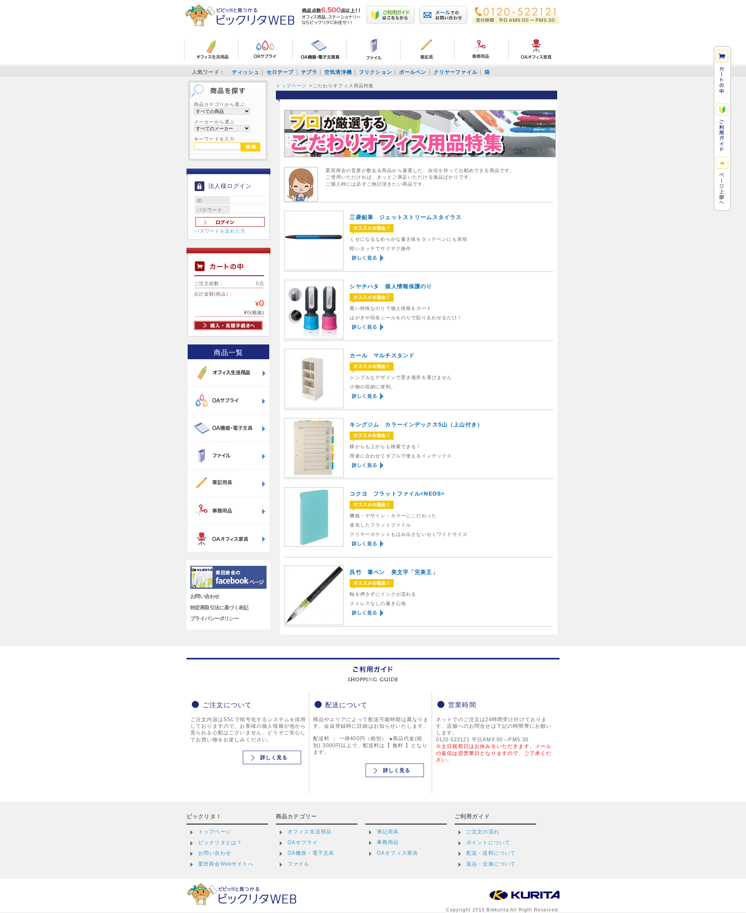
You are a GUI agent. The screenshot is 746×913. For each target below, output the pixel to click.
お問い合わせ (205, 596)
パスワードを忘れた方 (220, 231)
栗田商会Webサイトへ (226, 864)
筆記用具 (388, 832)
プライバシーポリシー (214, 618)
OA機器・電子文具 (311, 853)
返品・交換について (491, 864)
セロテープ (280, 72)
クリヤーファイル (456, 72)
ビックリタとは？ (220, 842)
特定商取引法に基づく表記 (219, 607)
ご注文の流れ (482, 832)
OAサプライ (303, 842)
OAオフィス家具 (397, 853)
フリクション (375, 72)
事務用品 (388, 842)
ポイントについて (488, 842)
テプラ (309, 72)
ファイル (299, 864)
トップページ (291, 85)
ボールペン (413, 72)
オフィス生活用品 (309, 832)
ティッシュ (246, 72)
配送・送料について (491, 853)
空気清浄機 (338, 72)
